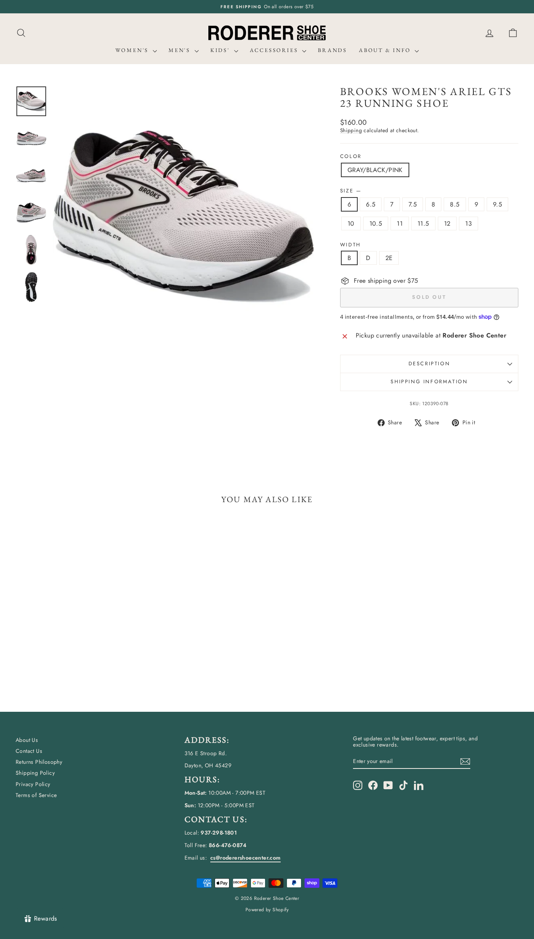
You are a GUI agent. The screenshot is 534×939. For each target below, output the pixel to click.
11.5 (423, 223)
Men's (180, 50)
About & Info (386, 50)
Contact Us (29, 751)
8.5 (454, 204)
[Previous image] (66, 216)
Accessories (275, 50)
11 (400, 223)
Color (351, 156)
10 (351, 223)
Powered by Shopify (267, 909)
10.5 (375, 223)
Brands (332, 50)
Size (350, 191)
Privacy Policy (33, 784)
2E (389, 257)
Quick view (75, 634)
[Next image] (300, 216)
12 (447, 223)
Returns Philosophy (39, 762)
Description (429, 363)
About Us (27, 740)
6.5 (370, 204)
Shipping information (429, 381)
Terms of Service (36, 795)
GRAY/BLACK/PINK (375, 169)
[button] (513, 33)
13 (468, 223)
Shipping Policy (35, 773)
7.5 (413, 204)
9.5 (497, 204)
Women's (133, 50)
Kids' (221, 50)
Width (350, 245)
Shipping (351, 130)
